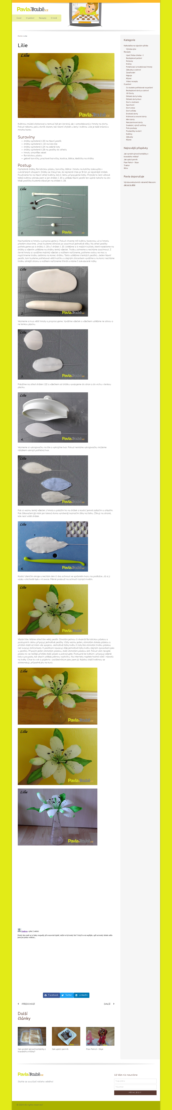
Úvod (18, 18)
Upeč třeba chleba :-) (135, 55)
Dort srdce (130, 108)
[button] (51, 995)
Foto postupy (131, 128)
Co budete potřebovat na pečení (139, 87)
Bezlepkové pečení (134, 58)
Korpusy (129, 61)
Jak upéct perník (60, 1049)
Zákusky (129, 137)
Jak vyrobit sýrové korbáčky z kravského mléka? (32, 1050)
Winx (126, 168)
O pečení (30, 18)
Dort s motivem (132, 102)
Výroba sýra (131, 49)
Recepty (42, 18)
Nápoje (129, 75)
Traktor (127, 165)
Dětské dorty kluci (133, 99)
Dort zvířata (131, 111)
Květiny (129, 134)
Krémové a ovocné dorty (136, 116)
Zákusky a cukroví (133, 70)
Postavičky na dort (133, 131)
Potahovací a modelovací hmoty (139, 67)
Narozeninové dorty (134, 122)
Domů (20, 36)
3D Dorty (130, 93)
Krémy (129, 64)
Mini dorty (130, 119)
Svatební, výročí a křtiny (136, 125)
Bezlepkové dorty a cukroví (137, 90)
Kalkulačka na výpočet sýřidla (136, 46)
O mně (54, 18)
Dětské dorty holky (134, 96)
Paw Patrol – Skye (94, 1049)
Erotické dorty (132, 114)
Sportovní (130, 105)
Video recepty (132, 81)
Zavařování (130, 72)
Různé (128, 78)
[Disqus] (66, 895)
